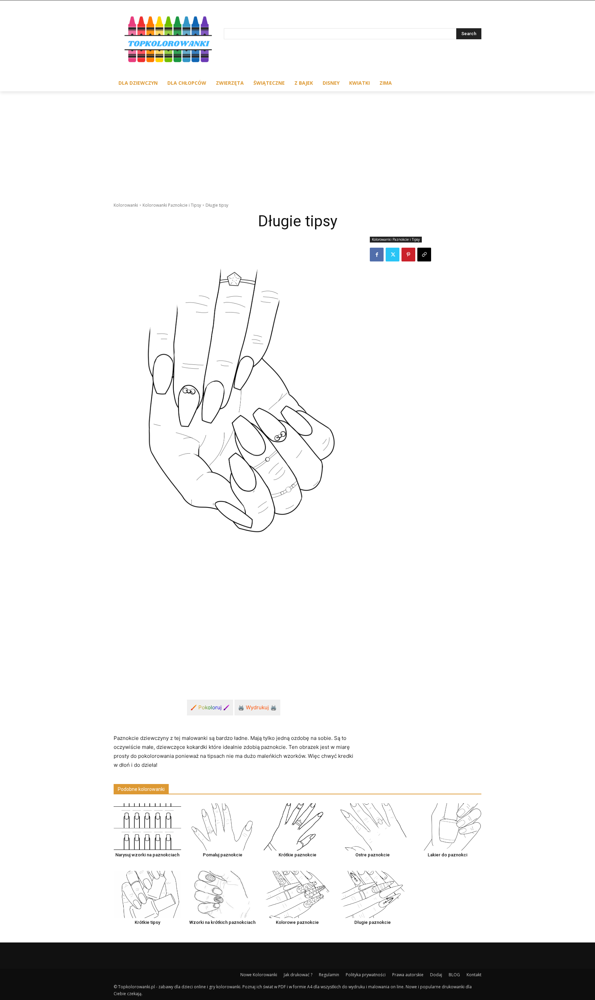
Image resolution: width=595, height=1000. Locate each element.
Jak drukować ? (298, 975)
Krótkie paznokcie (297, 854)
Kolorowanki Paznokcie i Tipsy (172, 205)
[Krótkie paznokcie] (297, 826)
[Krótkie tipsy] (147, 894)
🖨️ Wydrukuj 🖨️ (257, 707)
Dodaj (436, 975)
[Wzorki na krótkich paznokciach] (222, 894)
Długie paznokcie (372, 922)
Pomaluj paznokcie (222, 854)
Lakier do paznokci (447, 854)
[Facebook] (377, 254)
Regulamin (329, 975)
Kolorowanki (126, 205)
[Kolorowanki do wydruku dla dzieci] (169, 41)
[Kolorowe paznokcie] (297, 894)
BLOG (454, 975)
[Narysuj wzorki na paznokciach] (147, 826)
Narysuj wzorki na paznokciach (147, 854)
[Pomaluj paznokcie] (222, 826)
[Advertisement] (297, 143)
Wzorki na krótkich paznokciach (222, 922)
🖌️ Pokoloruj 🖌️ (210, 707)
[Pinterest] (408, 254)
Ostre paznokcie (372, 854)
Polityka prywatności (366, 975)
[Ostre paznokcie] (372, 826)
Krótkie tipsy (147, 922)
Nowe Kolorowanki (258, 975)
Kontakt (474, 975)
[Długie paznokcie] (372, 894)
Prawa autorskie (408, 975)
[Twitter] (392, 254)
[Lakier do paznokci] (447, 826)
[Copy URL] (424, 254)
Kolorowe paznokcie (297, 922)
